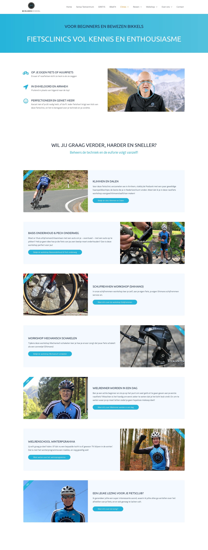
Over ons (166, 6)
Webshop (150, 6)
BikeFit (113, 6)
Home (69, 6)
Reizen (136, 6)
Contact (180, 6)
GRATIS (101, 6)
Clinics (123, 6)
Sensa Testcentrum (85, 6)
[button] (146, 90)
